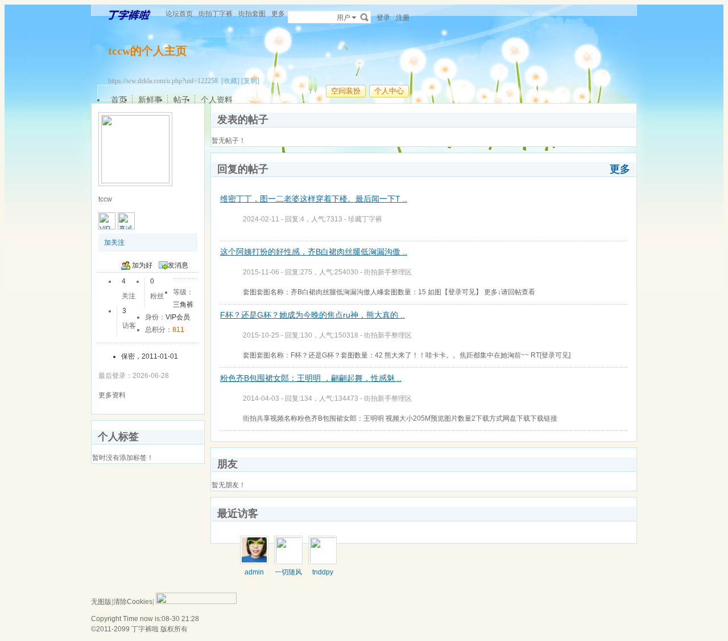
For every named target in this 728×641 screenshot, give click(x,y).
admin (254, 572)
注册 (403, 17)
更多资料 (112, 395)
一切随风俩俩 (288, 576)
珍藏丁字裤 (365, 219)
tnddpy (322, 572)
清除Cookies (132, 602)
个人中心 (389, 91)
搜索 (364, 17)
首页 (119, 99)
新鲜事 (150, 99)
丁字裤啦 (145, 629)
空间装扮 (346, 91)
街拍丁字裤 (215, 13)
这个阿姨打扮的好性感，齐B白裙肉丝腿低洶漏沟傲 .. (313, 251)
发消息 (178, 265)
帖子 (181, 99)
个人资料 (217, 99)
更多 (620, 169)
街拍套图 (252, 13)
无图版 (101, 602)
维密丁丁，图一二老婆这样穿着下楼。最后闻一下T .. (313, 198)
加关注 (114, 242)
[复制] (250, 81)
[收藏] (230, 81)
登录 (383, 17)
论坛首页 (179, 13)
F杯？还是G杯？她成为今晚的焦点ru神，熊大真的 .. (312, 314)
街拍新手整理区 (388, 272)
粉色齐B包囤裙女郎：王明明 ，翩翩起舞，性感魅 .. (311, 378)
